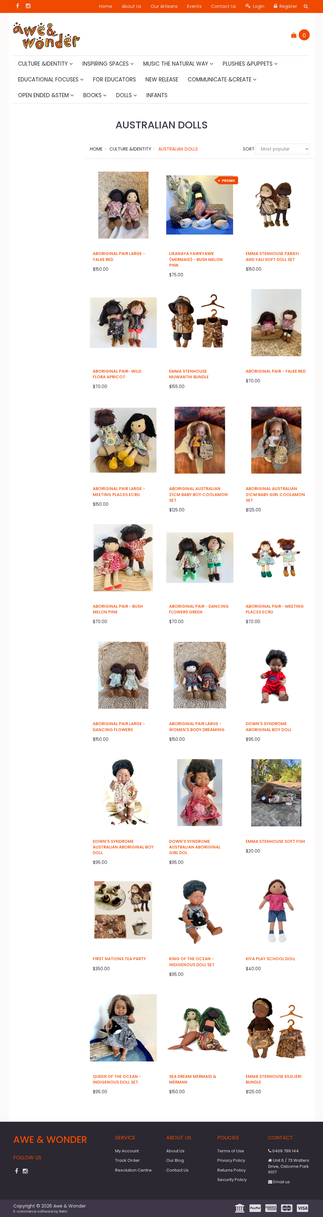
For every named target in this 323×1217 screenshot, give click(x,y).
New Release (161, 79)
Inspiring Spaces (106, 64)
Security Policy (232, 1180)
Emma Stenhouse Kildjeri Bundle (274, 1079)
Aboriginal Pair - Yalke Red (276, 371)
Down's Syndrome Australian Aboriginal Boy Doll (123, 847)
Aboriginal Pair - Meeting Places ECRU (275, 609)
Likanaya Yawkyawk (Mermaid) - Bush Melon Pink (196, 259)
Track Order (127, 1160)
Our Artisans (164, 6)
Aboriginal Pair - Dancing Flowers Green (199, 609)
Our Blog (175, 1160)
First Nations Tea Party (119, 959)
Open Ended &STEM (44, 95)
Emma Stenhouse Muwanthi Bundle (189, 374)
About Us (131, 6)
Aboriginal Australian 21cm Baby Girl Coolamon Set (275, 494)
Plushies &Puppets (248, 64)
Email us (281, 1182)
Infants (156, 95)
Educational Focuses (49, 79)
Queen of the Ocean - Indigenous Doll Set (117, 1079)
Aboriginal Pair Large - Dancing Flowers (119, 726)
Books (93, 95)
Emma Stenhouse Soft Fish (275, 841)
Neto (63, 1211)
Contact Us (223, 6)
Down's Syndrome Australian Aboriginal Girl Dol (194, 847)
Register (287, 6)
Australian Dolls (178, 149)
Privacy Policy (231, 1160)
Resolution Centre (133, 1170)
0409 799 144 (285, 1151)
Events (194, 6)
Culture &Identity (43, 64)
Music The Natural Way (176, 64)
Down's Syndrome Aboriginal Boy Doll (268, 726)
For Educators (114, 79)
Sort (247, 149)
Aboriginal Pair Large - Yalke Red (119, 256)
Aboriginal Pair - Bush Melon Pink (118, 609)
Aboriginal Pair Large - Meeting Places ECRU (119, 491)
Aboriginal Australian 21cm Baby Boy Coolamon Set (198, 494)
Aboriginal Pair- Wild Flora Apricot (117, 374)
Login (258, 6)
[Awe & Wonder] (46, 34)
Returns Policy (231, 1170)
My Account (127, 1151)
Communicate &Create (220, 79)
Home (105, 6)
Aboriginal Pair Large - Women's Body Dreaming (197, 726)
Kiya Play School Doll (270, 959)
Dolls (124, 95)
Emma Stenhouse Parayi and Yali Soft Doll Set (272, 256)
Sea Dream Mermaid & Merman (192, 1079)
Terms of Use (230, 1151)
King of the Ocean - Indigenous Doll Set (191, 961)
